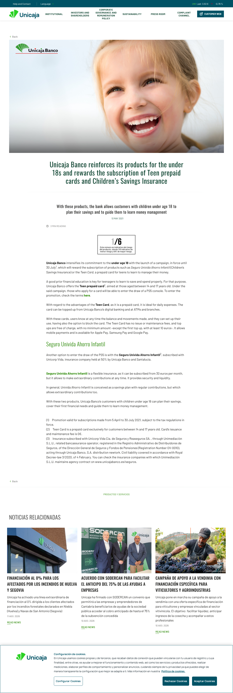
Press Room (158, 14)
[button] (13, 36)
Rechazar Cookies (176, 681)
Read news (14, 622)
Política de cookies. (173, 671)
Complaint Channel (184, 14)
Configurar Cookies (68, 681)
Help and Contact (22, 3)
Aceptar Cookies (204, 681)
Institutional (54, 14)
